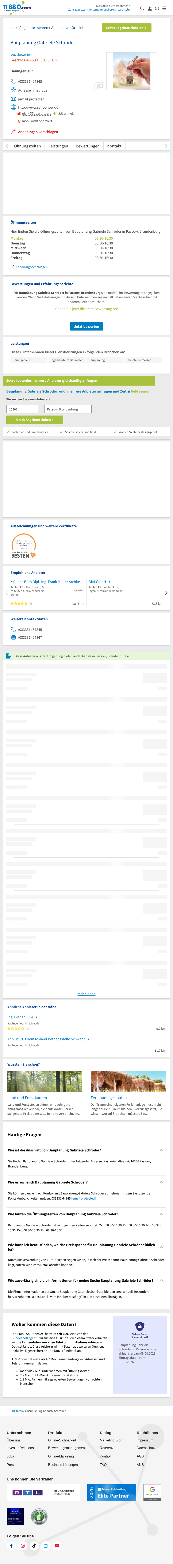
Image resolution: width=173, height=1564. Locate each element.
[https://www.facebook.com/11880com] (11, 1546)
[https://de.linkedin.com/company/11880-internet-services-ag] (45, 1546)
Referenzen (108, 1448)
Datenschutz (146, 1448)
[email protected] (83, 1198)
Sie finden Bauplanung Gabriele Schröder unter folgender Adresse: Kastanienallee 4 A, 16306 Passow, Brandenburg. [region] (79, 1163)
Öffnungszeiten (27, 145)
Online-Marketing (61, 1456)
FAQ (103, 1465)
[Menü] (166, 8)
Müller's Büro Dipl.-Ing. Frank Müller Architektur (47, 581)
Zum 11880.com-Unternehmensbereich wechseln (99, 9)
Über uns (13, 1440)
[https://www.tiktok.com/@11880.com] (34, 1546)
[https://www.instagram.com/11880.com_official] (22, 1546)
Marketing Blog (111, 1440)
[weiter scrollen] (166, 146)
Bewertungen (88, 145)
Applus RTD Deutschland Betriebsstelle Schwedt (46, 1038)
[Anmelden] (151, 8)
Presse (12, 1465)
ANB (140, 1465)
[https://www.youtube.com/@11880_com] (57, 1546)
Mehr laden (87, 993)
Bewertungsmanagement (67, 1448)
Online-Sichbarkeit (62, 1440)
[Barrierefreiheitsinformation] (158, 8)
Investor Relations (20, 1448)
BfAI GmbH (97, 581)
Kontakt (114, 145)
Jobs (10, 1456)
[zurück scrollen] (7, 146)
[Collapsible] (161, 1150)
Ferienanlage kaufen (109, 1097)
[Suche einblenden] (144, 8)
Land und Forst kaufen (27, 1097)
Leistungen (58, 145)
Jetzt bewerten (86, 326)
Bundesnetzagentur (26, 1338)
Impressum (145, 1440)
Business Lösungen (63, 1465)
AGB (140, 1456)
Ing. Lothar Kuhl (20, 1017)
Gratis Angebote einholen (125, 28)
